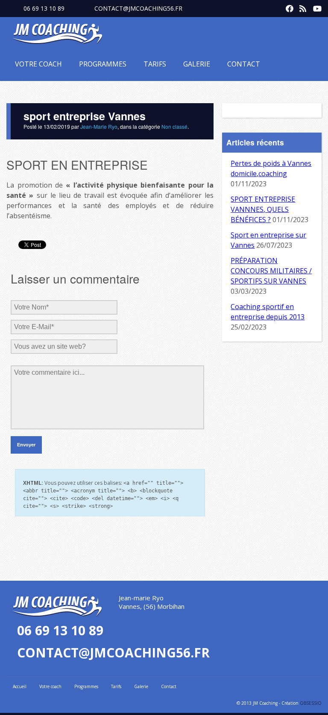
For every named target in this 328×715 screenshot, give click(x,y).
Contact (243, 64)
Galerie (196, 64)
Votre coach (38, 64)
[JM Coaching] (57, 35)
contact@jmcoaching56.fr (138, 8)
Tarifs (155, 64)
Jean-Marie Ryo (98, 126)
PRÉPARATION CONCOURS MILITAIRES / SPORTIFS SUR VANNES (271, 271)
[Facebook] (287, 7)
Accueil (19, 686)
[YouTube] (315, 7)
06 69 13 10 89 (43, 8)
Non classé (174, 126)
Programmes (102, 64)
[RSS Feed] (301, 7)
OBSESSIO (311, 703)
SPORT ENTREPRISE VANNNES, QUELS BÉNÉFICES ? (263, 209)
